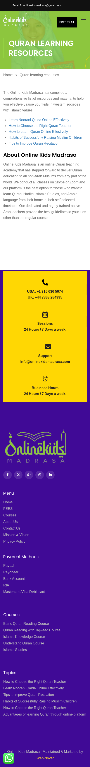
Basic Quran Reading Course (26, 623)
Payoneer (10, 572)
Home (8, 75)
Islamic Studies (15, 650)
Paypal (8, 565)
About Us (10, 522)
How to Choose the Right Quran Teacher (40, 126)
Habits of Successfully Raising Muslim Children (45, 137)
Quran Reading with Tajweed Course (32, 630)
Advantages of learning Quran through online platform (44, 714)
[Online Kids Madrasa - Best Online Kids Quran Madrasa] (15, 19)
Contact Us (12, 528)
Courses (9, 515)
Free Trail (67, 22)
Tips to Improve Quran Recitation (34, 143)
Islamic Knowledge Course (24, 637)
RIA (6, 585)
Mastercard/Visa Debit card (24, 592)
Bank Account (14, 579)
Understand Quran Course (23, 643)
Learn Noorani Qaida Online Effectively (39, 120)
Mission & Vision (16, 535)
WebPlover (45, 758)
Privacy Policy (14, 541)
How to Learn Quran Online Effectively (38, 131)
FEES (8, 509)
